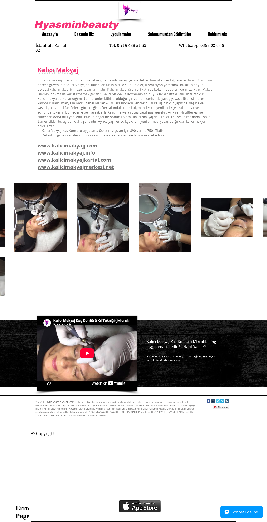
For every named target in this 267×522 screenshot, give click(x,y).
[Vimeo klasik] (222, 401)
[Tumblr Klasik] (213, 401)
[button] (121, 33)
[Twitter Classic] (218, 401)
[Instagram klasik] (227, 401)
